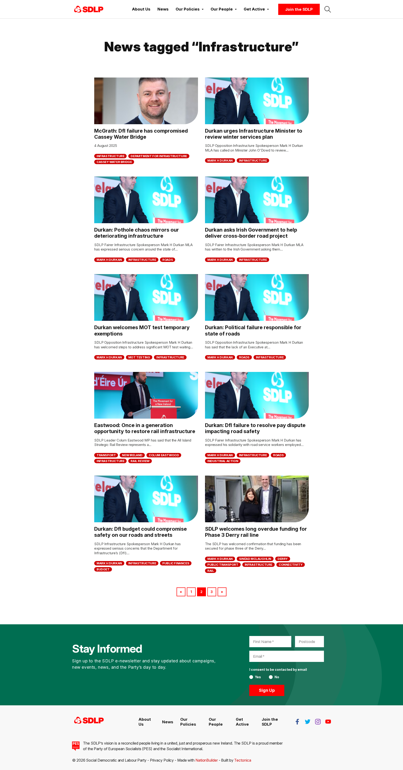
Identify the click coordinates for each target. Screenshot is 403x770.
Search (327, 9)
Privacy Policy (162, 760)
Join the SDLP (299, 9)
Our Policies (188, 721)
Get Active (242, 721)
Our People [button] (222, 9)
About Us (141, 9)
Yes (258, 677)
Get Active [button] (255, 9)
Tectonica (242, 760)
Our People (216, 721)
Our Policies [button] (188, 9)
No (276, 677)
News (163, 9)
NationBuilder (206, 760)
